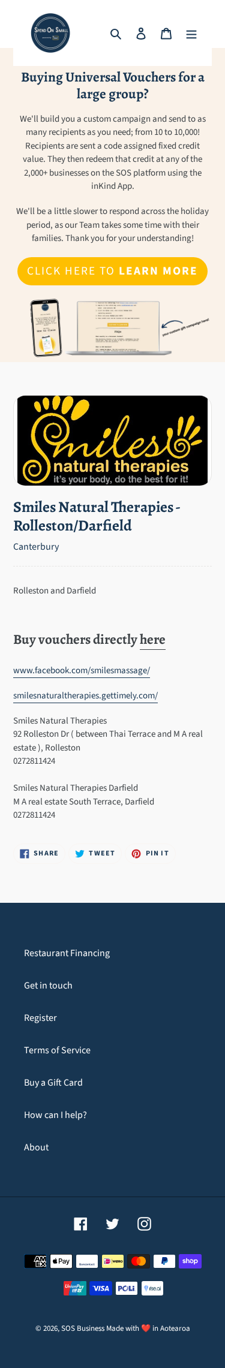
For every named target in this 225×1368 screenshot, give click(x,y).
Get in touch (48, 985)
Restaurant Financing (67, 953)
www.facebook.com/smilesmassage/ (81, 670)
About (36, 1147)
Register (40, 1018)
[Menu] (191, 33)
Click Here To (112, 271)
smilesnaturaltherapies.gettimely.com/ (85, 695)
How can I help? (55, 1115)
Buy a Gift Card (53, 1082)
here (153, 639)
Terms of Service (57, 1050)
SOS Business (82, 1328)
